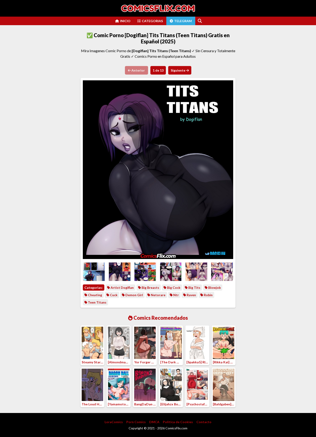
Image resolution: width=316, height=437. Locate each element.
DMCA (154, 422)
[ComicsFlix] (158, 8)
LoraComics (114, 422)
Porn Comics (136, 422)
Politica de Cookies (178, 422)
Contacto (203, 422)
